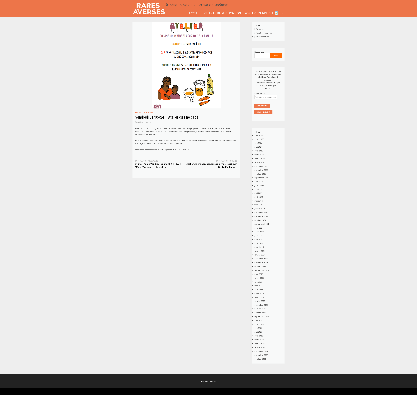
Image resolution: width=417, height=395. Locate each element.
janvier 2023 (259, 301)
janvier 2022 (259, 347)
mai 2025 (258, 193)
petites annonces (261, 36)
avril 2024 (258, 243)
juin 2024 (258, 235)
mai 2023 (258, 285)
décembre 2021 (261, 351)
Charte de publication (222, 13)
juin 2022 (258, 328)
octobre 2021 (260, 359)
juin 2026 (258, 143)
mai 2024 (258, 239)
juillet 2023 (259, 278)
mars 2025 (259, 201)
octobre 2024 (260, 220)
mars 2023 (259, 293)
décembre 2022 (261, 305)
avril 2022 (258, 336)
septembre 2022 (261, 316)
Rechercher (259, 52)
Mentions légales (208, 381)
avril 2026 (258, 151)
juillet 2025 (259, 185)
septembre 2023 (261, 270)
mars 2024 (259, 247)
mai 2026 (258, 147)
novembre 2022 (261, 308)
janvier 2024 (259, 255)
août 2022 (258, 320)
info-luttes (258, 29)
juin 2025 (258, 189)
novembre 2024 (261, 216)
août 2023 (258, 274)
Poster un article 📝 (261, 13)
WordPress (148, 391)
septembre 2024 (261, 224)
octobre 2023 (260, 266)
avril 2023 (258, 289)
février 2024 (259, 251)
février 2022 (259, 343)
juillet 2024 (259, 231)
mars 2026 (259, 154)
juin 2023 (258, 282)
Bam (157, 391)
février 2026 (259, 158)
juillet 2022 (259, 324)
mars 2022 (259, 339)
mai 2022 (258, 332)
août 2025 (258, 181)
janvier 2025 (259, 208)
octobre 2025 (260, 174)
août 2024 (258, 228)
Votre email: (259, 93)
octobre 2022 (260, 312)
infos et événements (144, 113)
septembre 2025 (261, 177)
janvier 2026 (259, 162)
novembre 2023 (261, 262)
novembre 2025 (261, 170)
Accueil (195, 13)
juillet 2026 (259, 139)
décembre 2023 (261, 258)
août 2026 (258, 135)
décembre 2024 (261, 212)
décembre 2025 (261, 166)
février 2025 (259, 204)
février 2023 (259, 297)
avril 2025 (258, 197)
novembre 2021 (261, 355)
